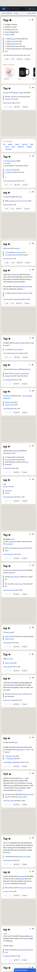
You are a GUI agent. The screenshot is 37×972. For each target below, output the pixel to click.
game (27, 938)
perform (7, 396)
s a (14, 99)
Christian (7, 99)
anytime (29, 888)
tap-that (24, 144)
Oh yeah (8, 170)
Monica (17, 577)
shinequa (9, 643)
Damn (12, 577)
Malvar (8, 956)
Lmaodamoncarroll (11, 181)
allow (23, 343)
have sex (15, 369)
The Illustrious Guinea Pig (13, 299)
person (22, 879)
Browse (16, 13)
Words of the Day (7, 13)
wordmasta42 (10, 408)
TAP (4, 801)
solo (16, 293)
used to (15, 451)
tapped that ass (12, 255)
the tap (20, 349)
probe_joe (9, 700)
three (22, 747)
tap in (7, 147)
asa (24, 857)
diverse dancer (11, 801)
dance (15, 274)
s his (8, 888)
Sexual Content (31, 13)
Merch (28, 59)
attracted (19, 570)
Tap (4, 55)
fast (4, 690)
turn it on (6, 883)
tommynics (10, 860)
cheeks (28, 857)
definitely (8, 376)
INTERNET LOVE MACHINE (13, 762)
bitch (26, 462)
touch (8, 163)
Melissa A (9, 468)
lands (21, 950)
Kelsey (7, 636)
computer (10, 785)
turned (17, 343)
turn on (16, 349)
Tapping (9, 460)
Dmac (8, 205)
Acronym (6, 93)
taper (13, 147)
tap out (8, 852)
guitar (11, 683)
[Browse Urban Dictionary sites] (4, 9)
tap (4, 144)
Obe (8, 259)
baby (23, 460)
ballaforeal (9, 380)
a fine (15, 373)
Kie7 (8, 891)
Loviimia (9, 667)
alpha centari (22, 797)
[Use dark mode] (33, 9)
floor (29, 279)
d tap (26, 201)
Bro (12, 97)
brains (11, 573)
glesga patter (10, 554)
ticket (6, 550)
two (20, 548)
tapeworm (21, 147)
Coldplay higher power (12, 353)
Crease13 (9, 103)
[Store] (30, 9)
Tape (31, 144)
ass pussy (10, 659)
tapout (17, 144)
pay (26, 950)
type (7, 32)
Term (12, 539)
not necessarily (27, 396)
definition (23, 287)
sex (14, 453)
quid (22, 548)
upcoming (25, 293)
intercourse (6, 398)
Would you (8, 402)
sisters (21, 857)
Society (19, 790)
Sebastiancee (10, 497)
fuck (16, 29)
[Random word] (26, 9)
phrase (16, 93)
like (4, 845)
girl (19, 201)
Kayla (6, 663)
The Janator (10, 590)
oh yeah (7, 405)
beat (22, 172)
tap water (8, 149)
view (6, 797)
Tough (21, 93)
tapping (29, 147)
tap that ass (18, 252)
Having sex (6, 248)
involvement (7, 453)
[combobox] (18, 9)
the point (29, 794)
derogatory (26, 369)
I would (22, 373)
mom (20, 584)
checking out (13, 201)
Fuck (4, 484)
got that (11, 663)
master (7, 639)
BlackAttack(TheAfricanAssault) (15, 55)
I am (6, 349)
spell (6, 952)
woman (17, 248)
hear (11, 694)
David (12, 639)
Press (21, 778)
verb (4, 369)
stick (6, 197)
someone (13, 161)
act (7, 843)
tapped (13, 39)
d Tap (5, 487)
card (31, 936)
